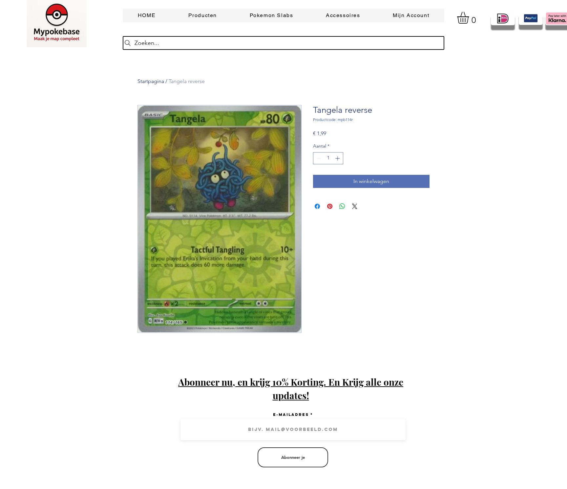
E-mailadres (291, 414)
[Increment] (338, 158)
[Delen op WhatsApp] (342, 206)
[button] (470, 18)
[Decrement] (318, 158)
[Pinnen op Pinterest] (330, 206)
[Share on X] (355, 206)
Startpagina (150, 81)
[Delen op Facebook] (317, 206)
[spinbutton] (328, 158)
